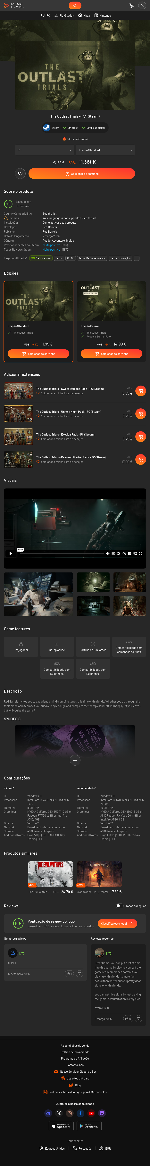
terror (58, 258)
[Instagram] (70, 1113)
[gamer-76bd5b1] (13, 953)
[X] (59, 1113)
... (136, 258)
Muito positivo (52, 245)
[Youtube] (91, 1113)
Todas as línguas (136, 906)
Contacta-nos (75, 1065)
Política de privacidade (75, 1052)
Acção (47, 240)
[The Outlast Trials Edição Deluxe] (111, 314)
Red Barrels (50, 227)
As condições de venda (75, 1045)
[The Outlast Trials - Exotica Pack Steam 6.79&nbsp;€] (18, 436)
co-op (70, 258)
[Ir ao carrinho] (131, 5)
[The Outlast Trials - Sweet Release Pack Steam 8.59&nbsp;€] (18, 390)
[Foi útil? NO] (79, 973)
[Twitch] (102, 1113)
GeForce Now (43, 258)
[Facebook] (80, 1113)
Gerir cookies (75, 1141)
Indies (70, 240)
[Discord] (48, 1113)
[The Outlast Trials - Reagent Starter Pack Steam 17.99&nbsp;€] (18, 459)
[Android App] (89, 1126)
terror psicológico (120, 258)
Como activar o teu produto (59, 222)
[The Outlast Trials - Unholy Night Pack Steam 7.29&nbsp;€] (18, 413)
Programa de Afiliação (75, 1058)
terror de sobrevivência (92, 258)
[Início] (13, 6)
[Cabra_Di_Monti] (99, 953)
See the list (49, 213)
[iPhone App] (61, 1126)
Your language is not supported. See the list (69, 218)
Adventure (58, 240)
